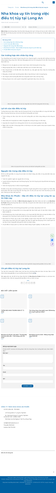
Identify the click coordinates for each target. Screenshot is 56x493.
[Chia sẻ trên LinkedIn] (34, 283)
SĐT (4, 378)
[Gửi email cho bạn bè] (29, 283)
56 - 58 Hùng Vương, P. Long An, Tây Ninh (16, 415)
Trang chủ (10, 7)
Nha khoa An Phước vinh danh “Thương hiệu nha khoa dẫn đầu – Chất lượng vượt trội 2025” (14, 336)
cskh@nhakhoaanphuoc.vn (11, 423)
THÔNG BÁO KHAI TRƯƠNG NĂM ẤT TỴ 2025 (12, 311)
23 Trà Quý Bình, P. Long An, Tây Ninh (15, 412)
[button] (54, 2)
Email (4, 372)
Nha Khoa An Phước (14, 22)
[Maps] (52, 244)
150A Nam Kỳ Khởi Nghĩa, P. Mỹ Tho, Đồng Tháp (18, 419)
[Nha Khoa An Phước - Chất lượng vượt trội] (6, 2)
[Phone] (52, 236)
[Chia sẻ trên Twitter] (27, 283)
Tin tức (17, 7)
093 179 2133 (11, 427)
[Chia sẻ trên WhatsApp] (22, 283)
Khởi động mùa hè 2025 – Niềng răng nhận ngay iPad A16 (41, 335)
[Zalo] (52, 240)
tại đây (34, 273)
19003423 (11, 425)
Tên (4, 365)
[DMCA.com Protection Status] (12, 442)
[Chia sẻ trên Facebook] (24, 283)
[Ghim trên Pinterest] (32, 283)
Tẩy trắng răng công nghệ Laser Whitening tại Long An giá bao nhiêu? (42, 311)
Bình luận (5, 353)
